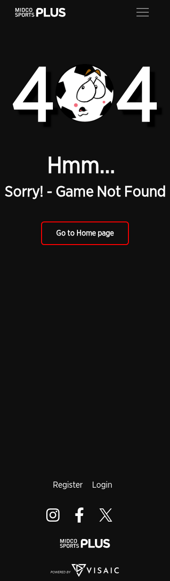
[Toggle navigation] (142, 11)
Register (68, 485)
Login (102, 485)
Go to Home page (85, 233)
